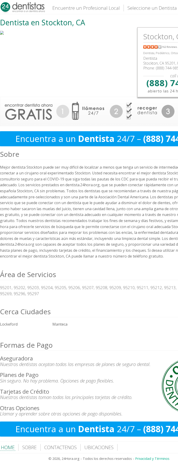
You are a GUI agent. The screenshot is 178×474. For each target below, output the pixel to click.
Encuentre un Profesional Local (86, 8)
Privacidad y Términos (152, 458)
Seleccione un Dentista (152, 8)
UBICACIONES (99, 447)
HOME (8, 447)
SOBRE (29, 447)
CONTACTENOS (60, 447)
